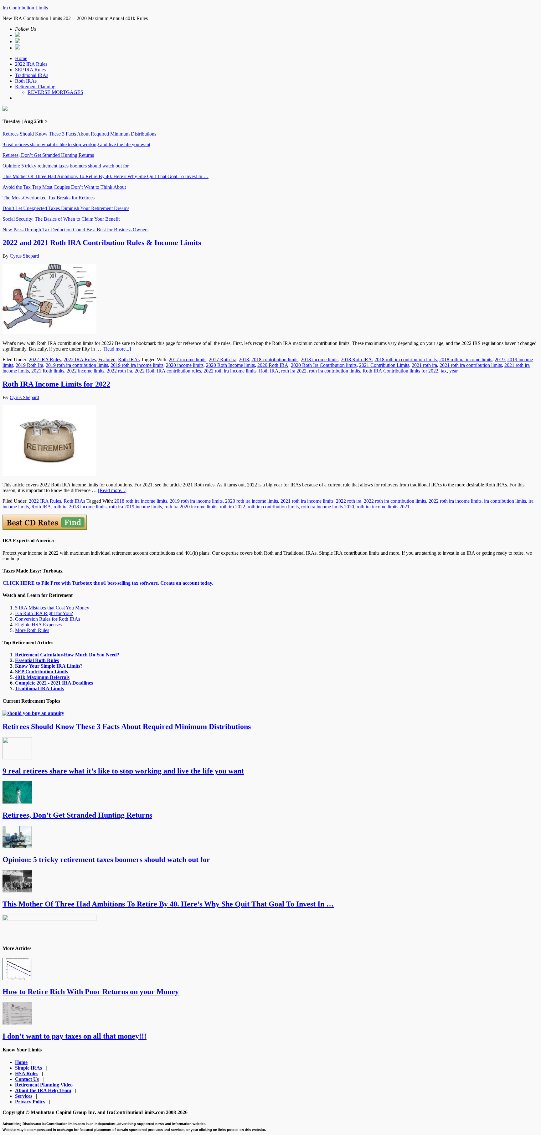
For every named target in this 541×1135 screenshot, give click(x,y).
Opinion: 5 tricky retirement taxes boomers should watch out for (66, 165)
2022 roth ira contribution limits (395, 501)
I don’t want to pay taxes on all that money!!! (75, 1036)
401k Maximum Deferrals (42, 677)
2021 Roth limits (47, 370)
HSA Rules (26, 1073)
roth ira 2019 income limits (135, 506)
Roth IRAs (129, 359)
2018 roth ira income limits (465, 359)
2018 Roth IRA (356, 359)
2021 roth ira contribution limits (471, 365)
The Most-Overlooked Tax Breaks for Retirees (49, 197)
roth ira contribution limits (334, 370)
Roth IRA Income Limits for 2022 (56, 384)
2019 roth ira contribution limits (77, 365)
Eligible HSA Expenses (38, 624)
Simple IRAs (28, 1068)
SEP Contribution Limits (41, 671)
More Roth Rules (32, 630)
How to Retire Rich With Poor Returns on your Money (91, 992)
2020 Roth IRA (272, 365)
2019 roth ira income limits (137, 365)
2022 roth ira (119, 370)
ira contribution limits (505, 501)
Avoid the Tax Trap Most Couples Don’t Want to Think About (64, 187)
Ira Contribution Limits (25, 7)
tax (444, 370)
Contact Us (27, 1079)
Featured (107, 359)
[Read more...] (116, 349)
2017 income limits (187, 359)
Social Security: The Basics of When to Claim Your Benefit (61, 219)
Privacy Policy (30, 1101)
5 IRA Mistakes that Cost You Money (52, 607)
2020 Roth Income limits (230, 365)
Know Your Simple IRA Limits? (49, 666)
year (453, 370)
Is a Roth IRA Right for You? (44, 613)
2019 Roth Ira (29, 365)
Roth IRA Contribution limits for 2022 (400, 370)
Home (21, 1062)
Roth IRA (269, 370)
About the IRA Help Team (43, 1090)
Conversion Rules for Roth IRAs (47, 619)
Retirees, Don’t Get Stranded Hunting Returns (48, 155)
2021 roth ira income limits (307, 501)
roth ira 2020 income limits (190, 506)
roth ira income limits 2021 (383, 506)
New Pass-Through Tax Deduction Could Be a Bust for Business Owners (75, 229)
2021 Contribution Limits (384, 365)
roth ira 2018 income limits (80, 506)
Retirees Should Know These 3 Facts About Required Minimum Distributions (79, 133)
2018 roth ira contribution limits (405, 359)
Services (23, 1096)
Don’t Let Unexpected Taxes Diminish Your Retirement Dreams (66, 208)
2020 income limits (185, 365)
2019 (500, 359)
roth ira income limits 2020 (327, 506)
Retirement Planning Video (44, 1084)
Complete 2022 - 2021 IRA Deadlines (54, 683)
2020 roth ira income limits (251, 501)
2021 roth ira (424, 365)
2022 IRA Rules (45, 359)
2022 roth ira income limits (230, 370)
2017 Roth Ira (222, 359)
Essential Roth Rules (37, 660)
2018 (244, 359)
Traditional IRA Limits (39, 688)
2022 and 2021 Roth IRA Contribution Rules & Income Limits (102, 243)
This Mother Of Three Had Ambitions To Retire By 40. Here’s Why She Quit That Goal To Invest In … (106, 176)
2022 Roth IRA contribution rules (168, 370)
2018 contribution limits (274, 359)
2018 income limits (319, 359)
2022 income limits (85, 370)
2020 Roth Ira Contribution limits (324, 365)
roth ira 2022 (294, 370)
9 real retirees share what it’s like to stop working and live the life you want (76, 144)
